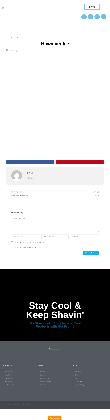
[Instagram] (84, 16)
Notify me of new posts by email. (26, 247)
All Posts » (30, 178)
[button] (74, 12)
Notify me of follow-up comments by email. (29, 242)
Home (8, 38)
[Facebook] (90, 16)
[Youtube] (97, 16)
